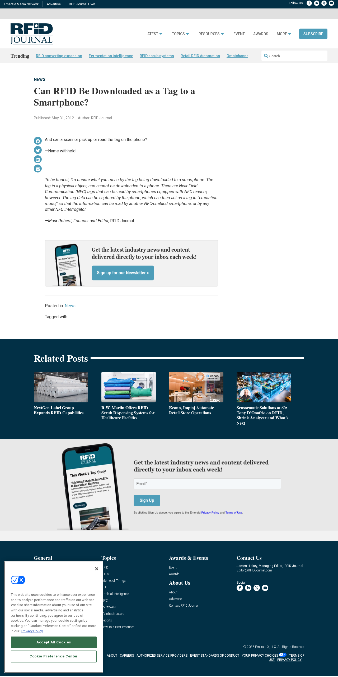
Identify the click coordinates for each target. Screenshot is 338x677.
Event (239, 34)
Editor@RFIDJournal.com (254, 570)
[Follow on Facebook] (309, 3)
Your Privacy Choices (260, 655)
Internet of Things (113, 581)
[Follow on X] (324, 3)
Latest (151, 34)
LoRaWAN (108, 607)
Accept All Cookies (53, 642)
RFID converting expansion (59, 56)
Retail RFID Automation (200, 56)
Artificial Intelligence (115, 594)
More (282, 34)
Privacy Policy (32, 631)
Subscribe (313, 34)
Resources (209, 34)
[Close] (96, 569)
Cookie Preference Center (54, 656)
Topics (178, 34)
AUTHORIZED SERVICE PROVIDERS (162, 655)
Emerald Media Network (21, 4)
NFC (104, 600)
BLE (104, 587)
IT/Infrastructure (112, 614)
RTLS (105, 574)
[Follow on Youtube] (331, 3)
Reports (106, 620)
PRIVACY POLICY (289, 660)
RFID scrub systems (157, 56)
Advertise (54, 4)
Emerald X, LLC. (266, 647)
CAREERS (127, 655)
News (39, 79)
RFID (104, 567)
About (173, 592)
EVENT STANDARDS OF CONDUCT (214, 655)
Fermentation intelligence (111, 56)
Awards (260, 34)
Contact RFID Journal (184, 605)
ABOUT (112, 655)
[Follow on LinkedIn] (316, 3)
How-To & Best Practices (117, 627)
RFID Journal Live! (82, 4)
